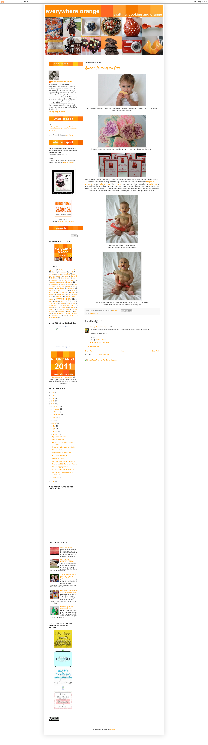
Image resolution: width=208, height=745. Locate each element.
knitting (72, 292)
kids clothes (53, 292)
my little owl (153, 184)
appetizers (52, 270)
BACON (54, 272)
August (54, 417)
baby (76, 270)
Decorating (60, 282)
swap (69, 311)
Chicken (65, 276)
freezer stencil (60, 286)
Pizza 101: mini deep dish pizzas (63, 469)
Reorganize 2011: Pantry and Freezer (64, 464)
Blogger (112, 729)
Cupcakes (52, 282)
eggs (76, 284)
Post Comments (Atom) (101, 354)
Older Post (155, 351)
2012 (53, 401)
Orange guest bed (58, 440)
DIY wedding (54, 284)
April (54, 429)
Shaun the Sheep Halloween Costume (67, 561)
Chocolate (74, 276)
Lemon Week (61, 294)
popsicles (62, 303)
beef (71, 272)
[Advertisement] (61, 526)
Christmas (54, 278)
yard (65, 315)
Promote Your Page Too (63, 347)
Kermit (73, 290)
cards (58, 276)
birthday (58, 274)
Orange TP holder (58, 458)
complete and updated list (66, 221)
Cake (73, 274)
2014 (53, 395)
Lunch (69, 294)
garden (68, 286)
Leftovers (51, 294)
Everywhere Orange (63, 327)
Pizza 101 (52, 303)
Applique (61, 270)
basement (63, 272)
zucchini (71, 315)
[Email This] (122, 310)
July (53, 420)
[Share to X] (126, 310)
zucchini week (53, 317)
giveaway (51, 288)
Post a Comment (93, 347)
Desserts (69, 282)
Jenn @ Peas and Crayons (99, 327)
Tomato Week (58, 313)
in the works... (61, 290)
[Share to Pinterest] (131, 310)
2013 (53, 398)
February (55, 434)
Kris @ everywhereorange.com (61, 82)
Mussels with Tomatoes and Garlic (63, 447)
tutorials (75, 313)
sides (60, 309)
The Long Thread (104, 184)
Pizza (73, 301)
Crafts (73, 280)
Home (122, 351)
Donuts (63, 284)
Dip (77, 282)
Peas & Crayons (101, 340)
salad (56, 307)
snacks (67, 309)
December (56, 406)
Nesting (51, 299)
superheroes (61, 311)
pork (69, 303)
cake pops (52, 276)
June (54, 423)
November (56, 409)
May (54, 426)
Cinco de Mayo (65, 278)
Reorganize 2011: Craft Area (61, 453)
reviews (51, 307)
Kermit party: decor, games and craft (66, 607)
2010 (53, 481)
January (55, 478)
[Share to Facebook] (129, 310)
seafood (73, 307)
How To (51, 290)
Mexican (59, 296)
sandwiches (64, 307)
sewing (51, 309)
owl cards (118, 184)
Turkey (67, 313)
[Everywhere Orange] (63, 345)
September (56, 415)
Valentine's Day (94, 313)
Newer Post (89, 351)
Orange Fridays (68, 162)
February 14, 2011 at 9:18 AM (99, 342)
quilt (74, 303)
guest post (60, 288)
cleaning (75, 278)
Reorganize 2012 (68, 305)
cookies (64, 280)
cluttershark (54, 280)
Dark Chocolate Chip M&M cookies (63, 461)
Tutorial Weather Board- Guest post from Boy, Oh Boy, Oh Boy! (68, 576)
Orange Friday (63, 299)
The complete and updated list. (62, 377)
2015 (53, 392)
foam (52, 286)
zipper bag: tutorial (66, 547)
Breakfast (66, 274)
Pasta (56, 301)
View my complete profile (57, 112)
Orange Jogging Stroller (60, 467)
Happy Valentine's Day (102, 68)
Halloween (70, 288)
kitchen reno (63, 292)
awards (69, 270)
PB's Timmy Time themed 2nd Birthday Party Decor (68, 591)
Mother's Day (70, 296)
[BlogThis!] (124, 310)
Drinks (70, 284)
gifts (74, 286)
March (54, 431)
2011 (53, 404)
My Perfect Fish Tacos (59, 437)
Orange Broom (57, 450)
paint (50, 301)
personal (64, 301)
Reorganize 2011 (54, 305)
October (55, 412)
